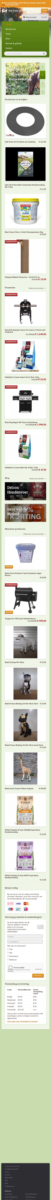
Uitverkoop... (8, 1194)
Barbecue (11, 28)
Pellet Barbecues (31, 1197)
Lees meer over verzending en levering (22, 1021)
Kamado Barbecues (31, 1194)
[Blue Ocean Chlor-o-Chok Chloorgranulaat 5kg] (25, 211)
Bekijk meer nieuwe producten (34, 534)
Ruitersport (13, 956)
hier (3, 4)
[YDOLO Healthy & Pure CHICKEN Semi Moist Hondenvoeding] (25, 810)
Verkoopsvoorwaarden (12, 1169)
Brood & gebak (14, 43)
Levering (7, 1175)
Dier (8, 38)
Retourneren (9, 1177)
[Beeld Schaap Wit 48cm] (25, 642)
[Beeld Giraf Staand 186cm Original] (25, 768)
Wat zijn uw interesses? (16, 946)
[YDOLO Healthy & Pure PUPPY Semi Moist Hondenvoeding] (25, 855)
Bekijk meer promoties (36, 288)
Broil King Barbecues (11, 1197)
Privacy (7, 1172)
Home (9, 24)
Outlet (9, 48)
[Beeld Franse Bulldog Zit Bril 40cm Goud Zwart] (25, 725)
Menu (44, 10)
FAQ (6, 1180)
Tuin (8, 33)
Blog (6, 1183)
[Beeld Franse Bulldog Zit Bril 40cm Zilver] (25, 683)
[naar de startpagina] (14, 11)
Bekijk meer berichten (37, 478)
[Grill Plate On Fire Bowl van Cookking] (25, 121)
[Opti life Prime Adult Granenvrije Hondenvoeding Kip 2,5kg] (25, 164)
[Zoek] (44, 53)
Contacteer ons (9, 1186)
